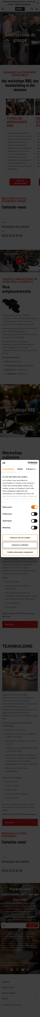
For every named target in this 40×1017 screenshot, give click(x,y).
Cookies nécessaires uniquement (20, 552)
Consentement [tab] (8, 469)
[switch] (34, 514)
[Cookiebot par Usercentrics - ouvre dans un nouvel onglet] (28, 463)
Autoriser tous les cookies (20, 538)
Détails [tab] (20, 469)
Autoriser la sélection (20, 545)
